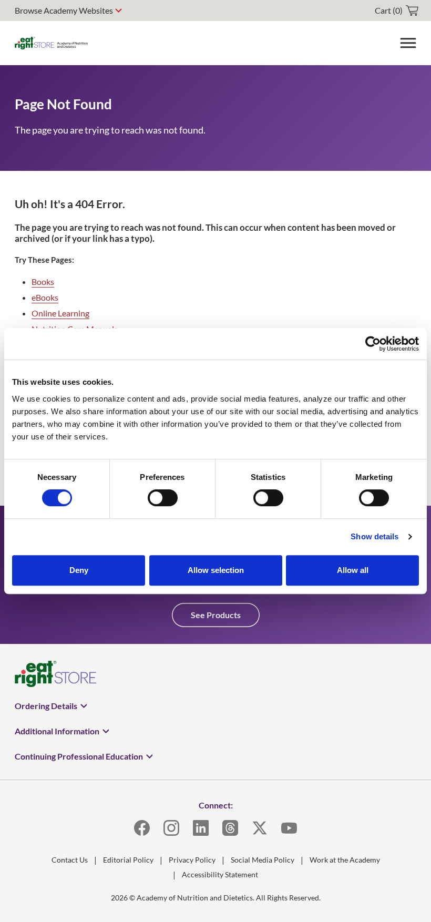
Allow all (352, 570)
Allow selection (216, 570)
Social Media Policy (262, 859)
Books (43, 281)
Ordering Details (46, 706)
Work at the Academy (345, 859)
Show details (374, 536)
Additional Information (57, 731)
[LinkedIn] (200, 828)
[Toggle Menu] (407, 43)
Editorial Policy (128, 859)
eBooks (45, 297)
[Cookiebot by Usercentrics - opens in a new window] (373, 344)
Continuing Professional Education (79, 756)
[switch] (163, 497)
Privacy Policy (192, 859)
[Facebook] (141, 828)
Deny (78, 570)
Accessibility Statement (220, 874)
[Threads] (230, 828)
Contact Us (70, 859)
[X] (259, 828)
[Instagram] (171, 828)
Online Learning (60, 313)
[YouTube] (289, 828)
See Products (216, 615)
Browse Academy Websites (64, 10)
